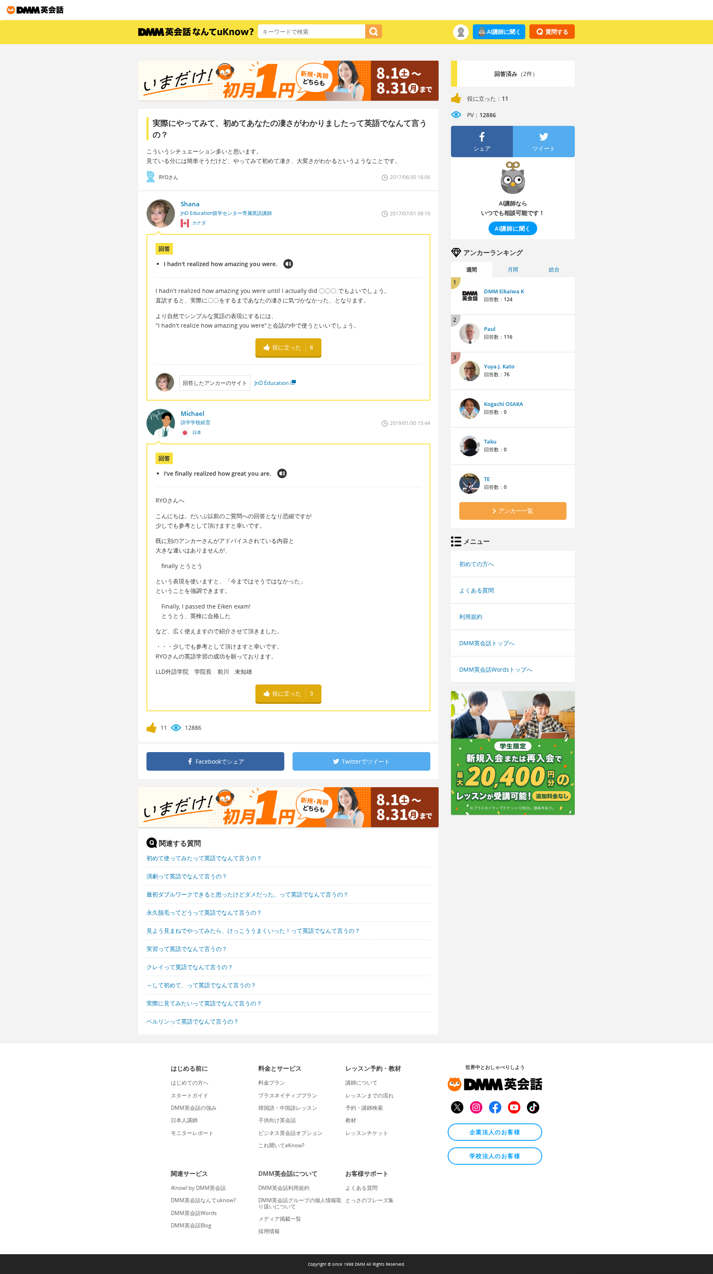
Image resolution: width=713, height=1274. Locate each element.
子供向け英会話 (277, 1120)
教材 (350, 1120)
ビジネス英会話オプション (290, 1133)
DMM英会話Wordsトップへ (495, 669)
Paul (490, 329)
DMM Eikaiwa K (504, 291)
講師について (361, 1082)
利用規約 (470, 616)
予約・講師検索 (364, 1107)
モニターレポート (192, 1133)
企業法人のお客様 (495, 1132)
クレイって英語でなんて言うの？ (189, 967)
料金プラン (271, 1082)
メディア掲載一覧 (279, 1218)
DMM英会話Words (194, 1213)
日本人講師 (184, 1120)
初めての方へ (476, 564)
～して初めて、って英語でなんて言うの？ (201, 985)
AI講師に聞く (504, 31)
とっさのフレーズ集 (369, 1200)
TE (487, 479)
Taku (490, 441)
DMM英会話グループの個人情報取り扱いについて (300, 1203)
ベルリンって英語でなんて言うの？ (192, 1021)
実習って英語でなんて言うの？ (186, 949)
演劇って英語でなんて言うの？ (186, 876)
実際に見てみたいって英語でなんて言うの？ (204, 1003)
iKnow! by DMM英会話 (198, 1187)
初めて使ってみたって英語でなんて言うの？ (204, 858)
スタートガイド (189, 1095)
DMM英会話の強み (194, 1107)
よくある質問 (476, 590)
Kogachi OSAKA (503, 404)
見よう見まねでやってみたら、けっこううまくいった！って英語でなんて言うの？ (253, 930)
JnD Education (272, 383)
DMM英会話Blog (191, 1225)
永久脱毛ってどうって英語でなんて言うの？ (204, 912)
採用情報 (269, 1231)
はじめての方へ (189, 1082)
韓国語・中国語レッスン (287, 1107)
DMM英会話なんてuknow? (203, 1200)
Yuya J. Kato (499, 366)
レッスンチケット (366, 1133)
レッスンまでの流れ (369, 1095)
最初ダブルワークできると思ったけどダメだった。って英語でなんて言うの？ (247, 894)
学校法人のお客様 (495, 1156)
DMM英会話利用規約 (283, 1187)
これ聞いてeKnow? (281, 1145)
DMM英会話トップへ (487, 643)
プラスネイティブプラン (287, 1095)
